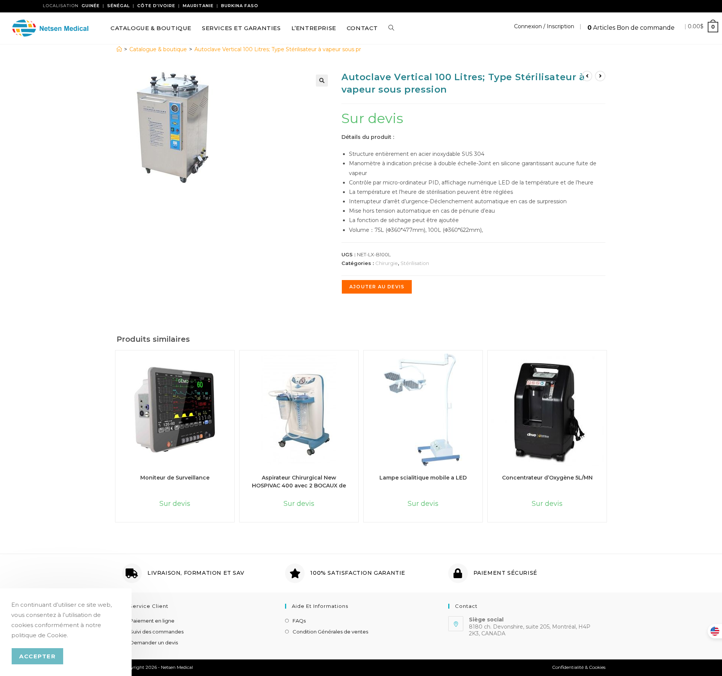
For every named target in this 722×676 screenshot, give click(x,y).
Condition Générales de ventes (330, 632)
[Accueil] (119, 49)
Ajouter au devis (376, 286)
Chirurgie (386, 263)
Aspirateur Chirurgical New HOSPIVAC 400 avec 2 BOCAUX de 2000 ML (299, 481)
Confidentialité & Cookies (578, 667)
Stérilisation (414, 263)
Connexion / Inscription (544, 26)
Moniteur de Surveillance (174, 477)
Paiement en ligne (152, 621)
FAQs (299, 621)
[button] (322, 81)
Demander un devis (154, 642)
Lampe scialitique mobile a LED (423, 477)
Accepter (37, 656)
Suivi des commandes (157, 632)
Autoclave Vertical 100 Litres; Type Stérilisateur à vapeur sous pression (286, 49)
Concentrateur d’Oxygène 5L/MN (547, 477)
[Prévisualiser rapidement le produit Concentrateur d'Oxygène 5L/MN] (607, 366)
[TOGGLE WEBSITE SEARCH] (391, 28)
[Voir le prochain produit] (600, 76)
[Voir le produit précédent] (587, 76)
